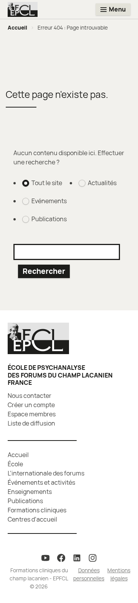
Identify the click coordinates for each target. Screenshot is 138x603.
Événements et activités (41, 482)
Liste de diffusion (31, 423)
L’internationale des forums (46, 473)
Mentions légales (118, 574)
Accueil (17, 27)
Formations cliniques (37, 510)
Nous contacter (29, 395)
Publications (49, 219)
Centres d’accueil (32, 519)
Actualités (102, 183)
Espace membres (32, 414)
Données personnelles (88, 574)
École (15, 464)
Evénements (49, 201)
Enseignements (30, 491)
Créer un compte (31, 405)
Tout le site (46, 183)
